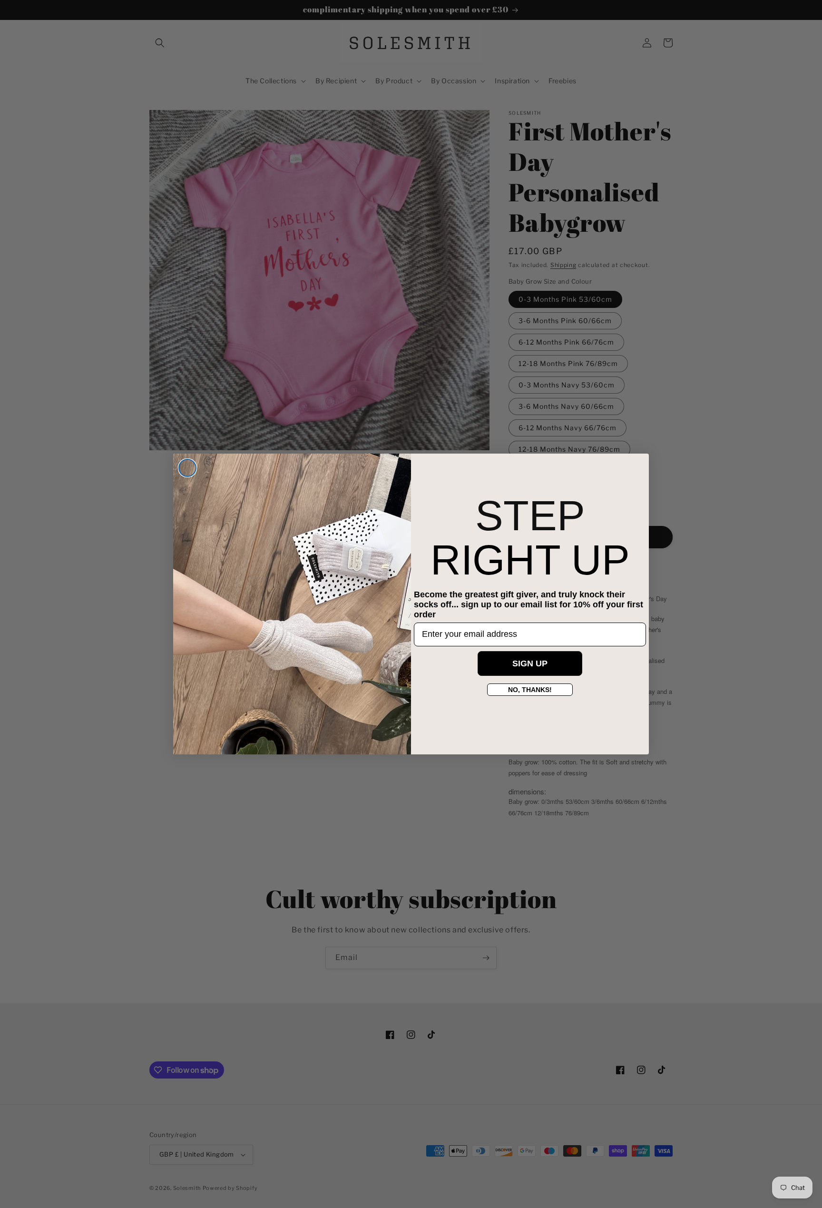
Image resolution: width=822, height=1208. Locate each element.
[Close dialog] (187, 467)
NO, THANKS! (530, 689)
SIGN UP (530, 663)
